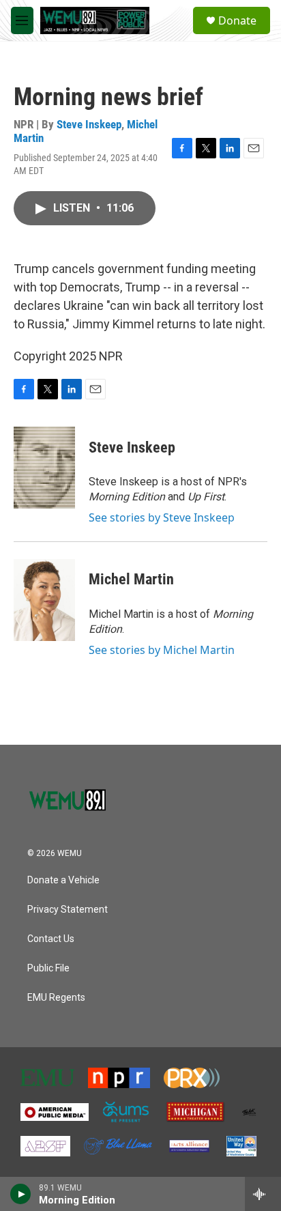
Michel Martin (131, 579)
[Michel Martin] (44, 600)
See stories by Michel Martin (162, 649)
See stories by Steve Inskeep (162, 517)
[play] (20, 1194)
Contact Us (50, 939)
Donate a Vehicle (63, 880)
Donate (237, 20)
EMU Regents (56, 998)
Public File (48, 968)
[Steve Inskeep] (44, 468)
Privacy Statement (67, 909)
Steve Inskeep (89, 124)
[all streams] (263, 1194)
